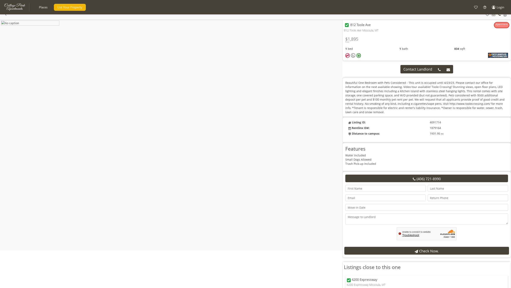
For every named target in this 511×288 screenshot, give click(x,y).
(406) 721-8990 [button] (428, 178)
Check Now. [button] (428, 251)
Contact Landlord (417, 69)
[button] (43, 7)
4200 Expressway (364, 280)
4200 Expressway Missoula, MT (366, 285)
